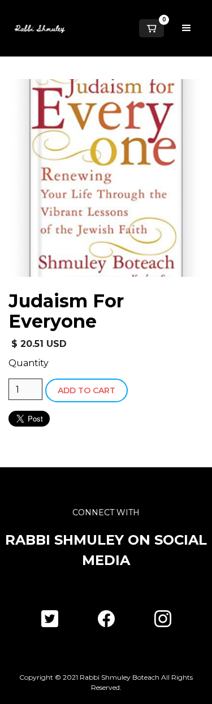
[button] (151, 28)
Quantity (28, 363)
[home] (36, 28)
